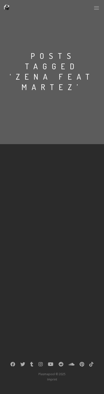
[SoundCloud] (71, 365)
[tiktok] (91, 365)
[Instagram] (40, 365)
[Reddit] (61, 365)
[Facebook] (12, 365)
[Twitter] (22, 365)
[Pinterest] (82, 365)
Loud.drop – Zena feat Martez (42, 251)
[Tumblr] (31, 365)
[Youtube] (50, 365)
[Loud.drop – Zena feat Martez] (52, 196)
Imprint (52, 379)
